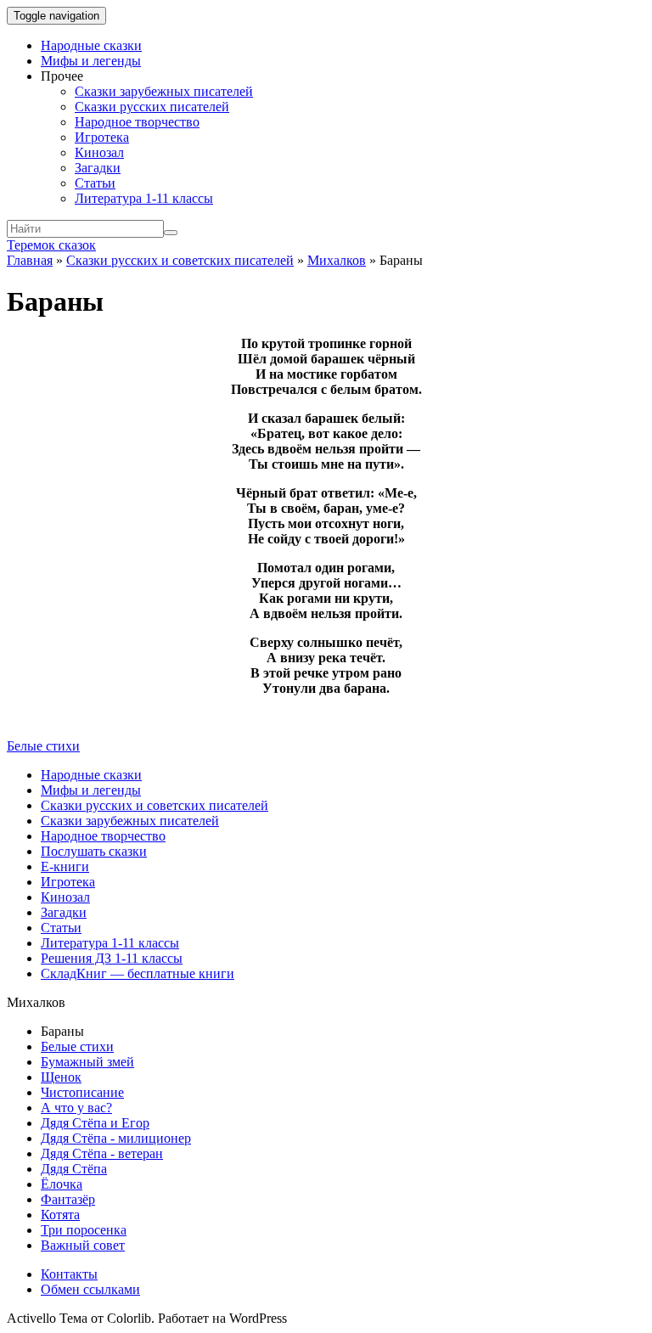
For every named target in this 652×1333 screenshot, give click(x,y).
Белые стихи (43, 746)
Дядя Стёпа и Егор (95, 1123)
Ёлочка (61, 1184)
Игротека (102, 137)
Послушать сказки (94, 851)
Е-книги (65, 866)
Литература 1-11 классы (144, 198)
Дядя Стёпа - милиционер (116, 1138)
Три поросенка (83, 1230)
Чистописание (82, 1092)
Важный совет (83, 1245)
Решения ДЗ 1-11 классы (112, 958)
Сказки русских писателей (152, 106)
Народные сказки (91, 45)
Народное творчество (137, 122)
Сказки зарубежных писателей (164, 91)
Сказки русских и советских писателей (180, 260)
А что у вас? (76, 1107)
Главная (30, 260)
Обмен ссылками (90, 1289)
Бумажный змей (87, 1062)
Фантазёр (68, 1199)
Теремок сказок (51, 245)
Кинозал (99, 152)
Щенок (61, 1077)
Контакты (69, 1274)
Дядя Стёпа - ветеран (102, 1153)
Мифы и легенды (91, 60)
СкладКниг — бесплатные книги (137, 973)
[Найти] (170, 232)
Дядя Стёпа (74, 1168)
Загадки (98, 167)
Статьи (95, 183)
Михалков (336, 260)
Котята (60, 1214)
